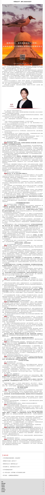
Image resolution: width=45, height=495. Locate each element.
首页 (2, 481)
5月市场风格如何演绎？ (8, 469)
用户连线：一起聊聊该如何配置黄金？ (11, 475)
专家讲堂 (3, 486)
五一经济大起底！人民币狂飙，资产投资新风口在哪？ (14, 472)
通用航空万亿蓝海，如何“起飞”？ (10, 460)
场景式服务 (3, 483)
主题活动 (3, 488)
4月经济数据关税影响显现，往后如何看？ (12, 458)
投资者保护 (3, 489)
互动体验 (3, 491)
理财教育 (3, 485)
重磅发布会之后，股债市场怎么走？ (10, 463)
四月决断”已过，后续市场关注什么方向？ (11, 466)
